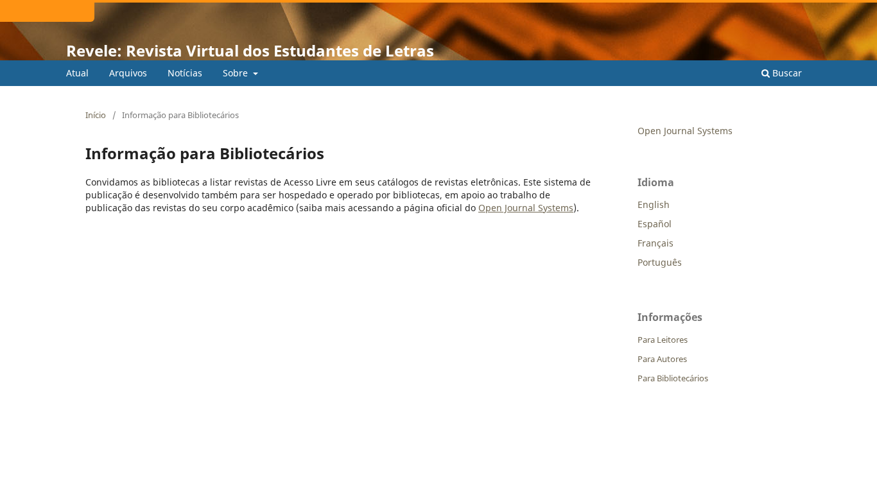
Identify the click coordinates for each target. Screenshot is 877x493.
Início (95, 115)
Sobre (236, 73)
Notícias (185, 73)
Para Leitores (663, 339)
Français (655, 243)
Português (660, 262)
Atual (77, 73)
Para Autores (662, 359)
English (654, 204)
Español (655, 224)
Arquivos (128, 73)
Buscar (786, 73)
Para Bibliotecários (673, 378)
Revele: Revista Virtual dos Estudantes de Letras (250, 50)
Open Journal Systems (525, 208)
